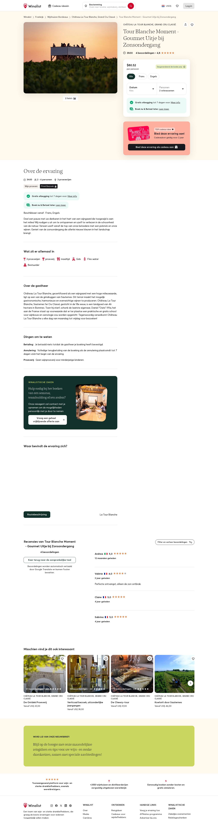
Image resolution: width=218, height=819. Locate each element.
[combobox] (107, 6)
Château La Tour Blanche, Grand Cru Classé (149, 24)
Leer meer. (164, 109)
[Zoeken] (132, 6)
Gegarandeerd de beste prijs (169, 67)
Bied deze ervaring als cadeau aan (154, 148)
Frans (143, 76)
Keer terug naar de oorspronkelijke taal (49, 562)
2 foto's (69, 98)
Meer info (175, 103)
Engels (155, 76)
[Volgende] (190, 686)
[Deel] (185, 24)
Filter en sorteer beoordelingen (171, 544)
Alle (131, 76)
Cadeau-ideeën (60, 5)
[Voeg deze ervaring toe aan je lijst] (192, 24)
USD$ (168, 6)
